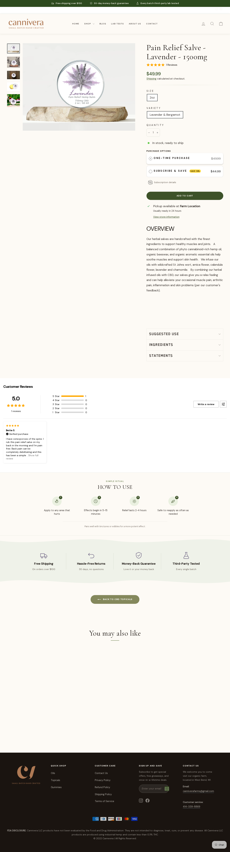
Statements (161, 356)
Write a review (206, 404)
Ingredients (161, 345)
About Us (135, 23)
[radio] (150, 158)
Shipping (151, 78)
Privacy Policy (102, 780)
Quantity (155, 125)
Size (150, 90)
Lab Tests (117, 23)
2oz (152, 98)
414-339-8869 (191, 806)
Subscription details (165, 182)
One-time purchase (172, 158)
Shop (88, 23)
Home (75, 23)
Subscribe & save (177, 170)
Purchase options (158, 151)
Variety (153, 108)
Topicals (55, 780)
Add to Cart (32, 728)
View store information (166, 216)
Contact (152, 23)
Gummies (56, 787)
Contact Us (101, 773)
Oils (53, 773)
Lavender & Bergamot (165, 115)
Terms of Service (104, 801)
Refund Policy (102, 787)
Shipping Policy (103, 794)
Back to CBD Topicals (117, 599)
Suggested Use (164, 334)
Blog (103, 23)
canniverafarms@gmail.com (198, 791)
